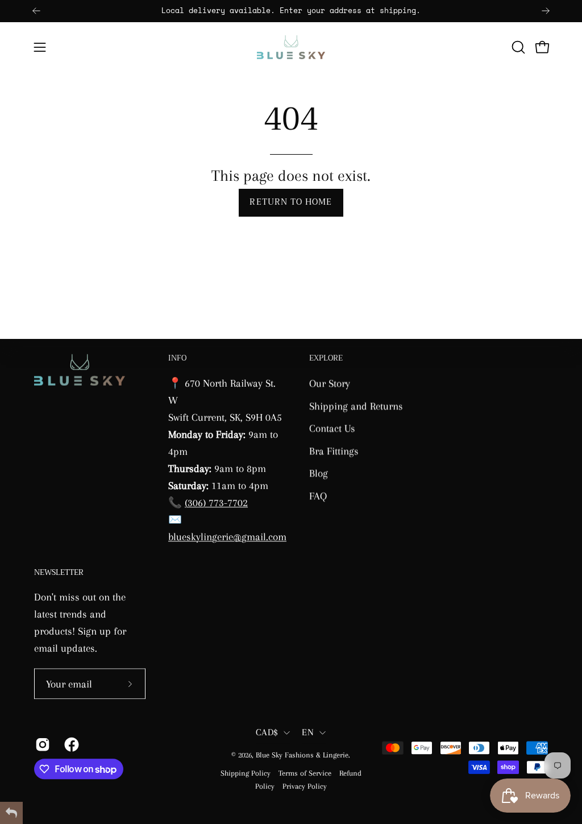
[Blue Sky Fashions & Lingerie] (291, 47)
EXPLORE (326, 358)
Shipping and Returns (356, 405)
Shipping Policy (246, 773)
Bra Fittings (334, 451)
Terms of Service (304, 773)
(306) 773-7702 (216, 502)
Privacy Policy (304, 786)
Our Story (329, 383)
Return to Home (291, 202)
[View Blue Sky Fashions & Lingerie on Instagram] (41, 744)
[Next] (546, 11)
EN (308, 732)
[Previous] (36, 11)
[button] (517, 47)
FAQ (318, 496)
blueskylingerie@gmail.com (227, 537)
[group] (291, 11)
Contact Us (332, 428)
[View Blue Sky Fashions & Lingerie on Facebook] (70, 744)
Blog (318, 473)
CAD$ (267, 732)
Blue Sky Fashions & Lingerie (302, 755)
